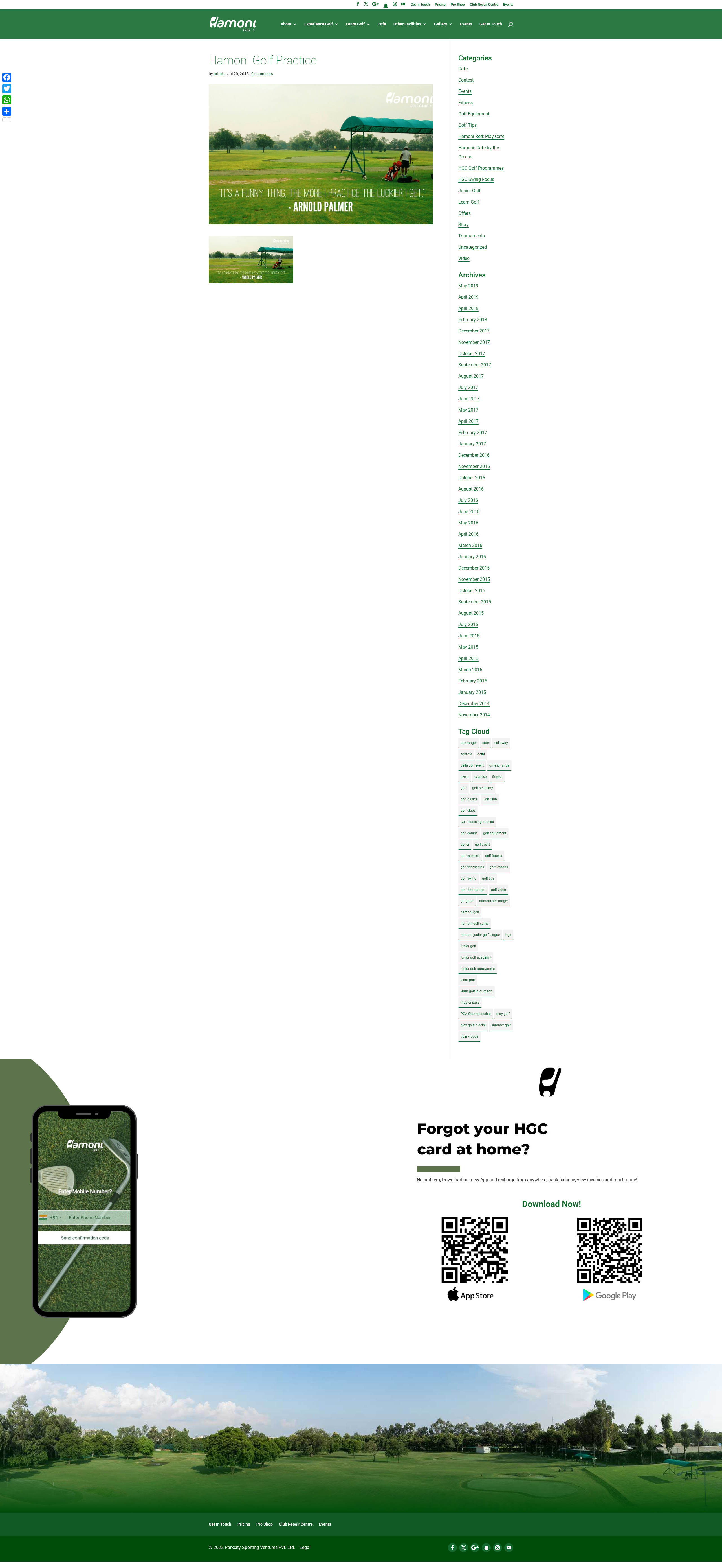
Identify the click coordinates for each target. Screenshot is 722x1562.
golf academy (482, 788)
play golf (503, 1014)
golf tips (488, 878)
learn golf (468, 980)
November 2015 (474, 579)
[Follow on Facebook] (452, 1547)
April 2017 (468, 421)
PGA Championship (476, 1014)
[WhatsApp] (6, 100)
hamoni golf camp (475, 924)
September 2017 (474, 364)
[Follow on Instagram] (497, 1547)
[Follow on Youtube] (508, 1547)
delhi (481, 754)
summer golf (501, 1025)
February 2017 (472, 432)
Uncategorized (472, 247)
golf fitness (493, 856)
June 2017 (468, 398)
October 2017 (471, 353)
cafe (485, 743)
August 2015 (471, 613)
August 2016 (471, 489)
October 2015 (471, 590)
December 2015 (474, 568)
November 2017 (474, 342)
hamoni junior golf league (480, 935)
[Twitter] (6, 88)
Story (463, 224)
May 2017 (468, 410)
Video (464, 258)
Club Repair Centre (484, 4)
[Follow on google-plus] (474, 1547)
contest (466, 754)
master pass (470, 1003)
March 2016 (470, 545)
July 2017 (468, 387)
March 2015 (470, 669)
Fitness (465, 102)
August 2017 (471, 376)
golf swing (468, 878)
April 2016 (468, 534)
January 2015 (472, 692)
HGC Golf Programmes (481, 168)
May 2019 (468, 285)
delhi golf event (472, 765)
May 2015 (468, 647)
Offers (464, 213)
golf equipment (494, 833)
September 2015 (474, 602)
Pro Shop (458, 4)
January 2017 (472, 444)
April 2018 (468, 308)
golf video (498, 890)
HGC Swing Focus (476, 179)
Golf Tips (467, 125)
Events (508, 4)
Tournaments (471, 236)
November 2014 (474, 714)
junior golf (468, 946)
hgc (508, 935)
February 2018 (472, 319)
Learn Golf (355, 24)
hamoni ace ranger (493, 901)
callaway (501, 743)
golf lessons (499, 867)
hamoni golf (470, 912)
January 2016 (472, 556)
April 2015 (468, 658)
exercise (480, 777)
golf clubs (468, 811)
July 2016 (468, 500)
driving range (499, 765)
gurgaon (467, 901)
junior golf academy (476, 957)
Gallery (440, 24)
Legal (305, 1547)
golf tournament (473, 890)
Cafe (382, 24)
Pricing (440, 4)
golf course (469, 833)
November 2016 (474, 466)
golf (463, 788)
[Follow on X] (463, 1547)
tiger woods (469, 1036)
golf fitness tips (472, 867)
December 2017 (474, 331)
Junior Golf (469, 190)
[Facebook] (6, 77)
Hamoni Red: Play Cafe (481, 136)
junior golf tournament (478, 969)
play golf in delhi (473, 1025)
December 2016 (474, 455)
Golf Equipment (473, 114)
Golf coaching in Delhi (477, 822)
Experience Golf (318, 24)
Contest (466, 80)
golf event (482, 844)
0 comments (262, 73)
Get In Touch (420, 4)
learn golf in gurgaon (476, 991)
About (286, 24)
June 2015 (468, 635)
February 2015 (472, 681)
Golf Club (490, 799)
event (465, 777)
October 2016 (471, 477)
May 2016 (468, 523)
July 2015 (468, 624)
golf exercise (470, 856)
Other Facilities (407, 24)
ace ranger (469, 743)
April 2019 (468, 297)
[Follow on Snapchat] (486, 1547)
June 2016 (468, 511)
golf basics (469, 799)
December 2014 (474, 703)
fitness (497, 777)
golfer (465, 844)
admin (219, 73)
